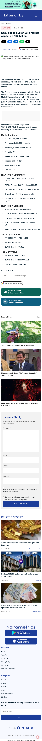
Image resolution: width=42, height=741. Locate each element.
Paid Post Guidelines (8, 669)
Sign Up (21, 717)
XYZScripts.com (31, 740)
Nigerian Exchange (19, 276)
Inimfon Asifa (6, 49)
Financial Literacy (7, 694)
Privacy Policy (5, 662)
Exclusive (4, 680)
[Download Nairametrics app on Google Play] (21, 633)
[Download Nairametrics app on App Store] (21, 641)
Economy (4, 683)
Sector (3, 690)
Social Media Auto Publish (13, 740)
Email (5, 465)
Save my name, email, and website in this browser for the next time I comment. (20, 490)
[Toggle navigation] (35, 16)
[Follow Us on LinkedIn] (23, 727)
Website (6, 476)
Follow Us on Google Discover (30, 49)
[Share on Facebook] (9, 41)
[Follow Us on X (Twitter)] (32, 727)
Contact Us (4, 658)
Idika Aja (38, 580)
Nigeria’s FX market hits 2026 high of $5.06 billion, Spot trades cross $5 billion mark (19, 606)
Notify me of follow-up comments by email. (20, 497)
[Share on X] (3, 41)
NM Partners (5, 665)
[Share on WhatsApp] (21, 41)
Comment (7, 428)
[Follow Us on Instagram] (27, 727)
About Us (4, 655)
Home (3, 24)
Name (5, 455)
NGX (5, 276)
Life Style (4, 697)
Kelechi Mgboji (37, 611)
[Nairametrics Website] (13, 15)
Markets (8, 24)
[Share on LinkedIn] (15, 41)
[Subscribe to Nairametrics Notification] (37, 737)
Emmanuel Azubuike (35, 549)
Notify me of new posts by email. (16, 499)
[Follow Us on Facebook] (18, 727)
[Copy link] (27, 41)
